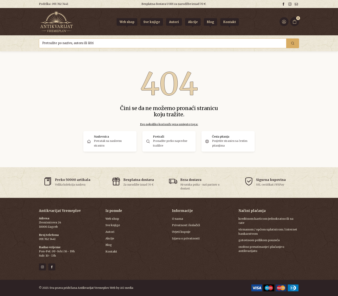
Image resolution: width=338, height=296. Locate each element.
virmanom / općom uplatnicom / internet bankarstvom (267, 232)
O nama (177, 218)
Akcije (109, 238)
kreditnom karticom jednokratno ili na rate (265, 221)
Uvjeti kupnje (181, 232)
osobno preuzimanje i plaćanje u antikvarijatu (261, 249)
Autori (109, 232)
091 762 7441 (60, 4)
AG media (126, 288)
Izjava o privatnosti (186, 238)
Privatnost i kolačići (186, 225)
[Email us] (297, 4)
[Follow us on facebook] (284, 4)
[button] (169, 141)
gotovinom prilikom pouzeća (259, 240)
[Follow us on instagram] (290, 4)
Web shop (112, 218)
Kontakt (111, 251)
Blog (108, 245)
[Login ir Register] (284, 21)
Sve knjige (112, 225)
